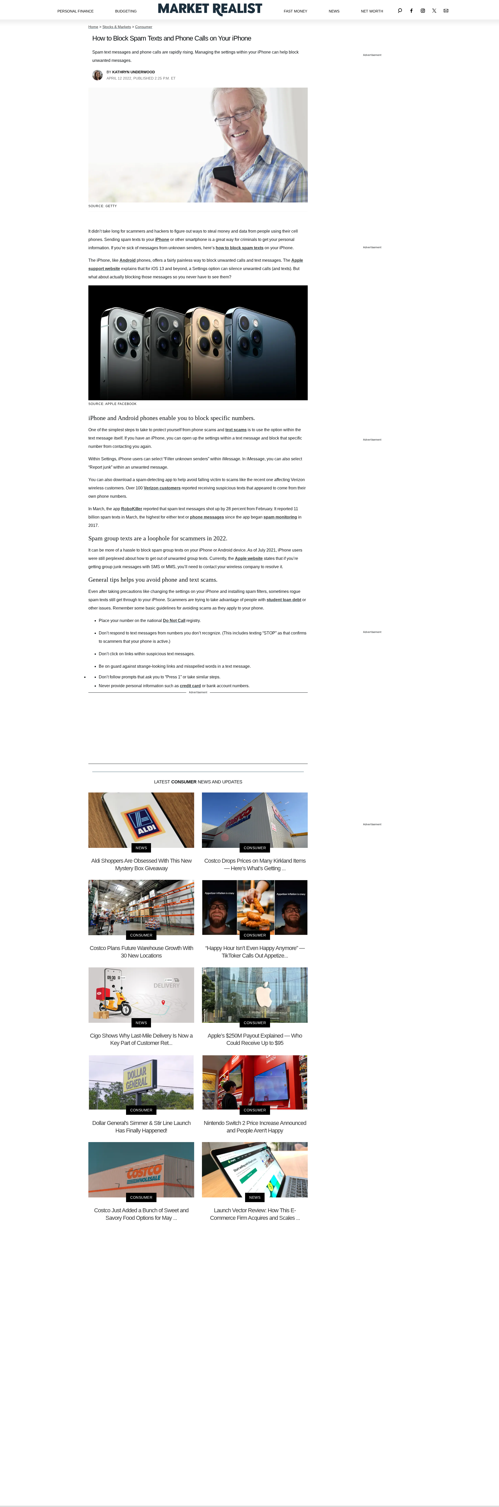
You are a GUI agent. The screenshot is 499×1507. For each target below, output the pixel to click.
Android (128, 260)
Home (93, 27)
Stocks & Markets (116, 27)
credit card (190, 686)
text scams (236, 430)
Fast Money (295, 11)
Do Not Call (174, 620)
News (334, 11)
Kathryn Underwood (133, 72)
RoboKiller (131, 509)
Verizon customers (162, 488)
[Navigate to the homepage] (210, 9)
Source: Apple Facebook (112, 404)
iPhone (162, 239)
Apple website (249, 558)
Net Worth (372, 11)
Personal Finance (75, 11)
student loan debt (284, 600)
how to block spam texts (240, 248)
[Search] (400, 9)
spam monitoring (280, 517)
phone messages (207, 517)
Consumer (143, 27)
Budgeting (126, 11)
